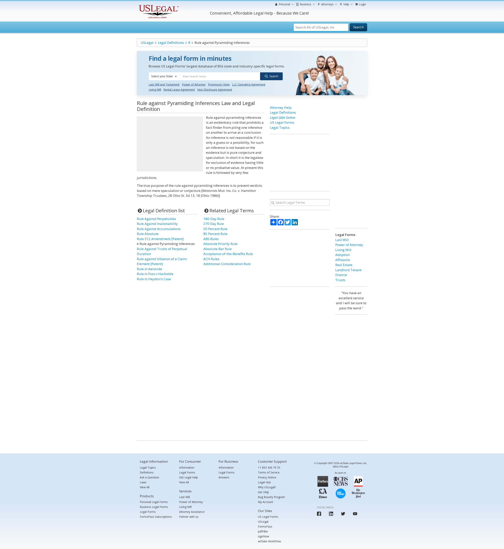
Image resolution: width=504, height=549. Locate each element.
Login (362, 4)
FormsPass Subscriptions (156, 517)
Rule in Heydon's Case (154, 279)
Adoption (342, 254)
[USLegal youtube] (355, 514)
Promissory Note (219, 84)
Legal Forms (148, 512)
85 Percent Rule (215, 233)
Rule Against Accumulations (159, 229)
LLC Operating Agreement (248, 84)
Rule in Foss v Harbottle (155, 274)
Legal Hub (264, 482)
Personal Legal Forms (154, 502)
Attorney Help (281, 107)
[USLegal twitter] (343, 514)
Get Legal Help (188, 477)
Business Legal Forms (154, 507)
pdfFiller (263, 531)
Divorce (341, 275)
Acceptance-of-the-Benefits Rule (228, 253)
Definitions (147, 472)
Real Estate (343, 265)
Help (346, 4)
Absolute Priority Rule (220, 243)
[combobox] (164, 76)
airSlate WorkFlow (269, 541)
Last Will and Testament (164, 84)
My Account (265, 502)
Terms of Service (269, 472)
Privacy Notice (267, 477)
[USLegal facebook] (319, 514)
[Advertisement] (170, 143)
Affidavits (342, 260)
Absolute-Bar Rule (217, 249)
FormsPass (265, 526)
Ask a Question (149, 477)
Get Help (263, 492)
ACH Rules (211, 259)
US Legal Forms (282, 122)
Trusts (340, 280)
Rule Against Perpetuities (156, 218)
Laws (143, 482)
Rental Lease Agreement (179, 89)
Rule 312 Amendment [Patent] (160, 239)
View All (144, 487)
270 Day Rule (213, 223)
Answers (224, 477)
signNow (263, 536)
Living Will (155, 89)
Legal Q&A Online (282, 117)
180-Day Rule (213, 218)
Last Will (342, 240)
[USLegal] (158, 5)
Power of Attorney (194, 84)
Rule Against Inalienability (157, 223)
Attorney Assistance (192, 512)
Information (186, 467)
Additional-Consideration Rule (227, 264)
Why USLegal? (267, 487)
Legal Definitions (171, 42)
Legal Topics (280, 127)
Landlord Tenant (348, 270)
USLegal (147, 42)
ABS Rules (211, 239)
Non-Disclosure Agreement (214, 89)
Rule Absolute (147, 233)
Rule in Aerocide (149, 269)
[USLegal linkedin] (331, 514)
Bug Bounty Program (271, 497)
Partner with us (188, 517)
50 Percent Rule (215, 229)
